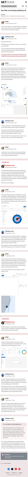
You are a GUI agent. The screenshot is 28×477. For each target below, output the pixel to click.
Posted (11, 23)
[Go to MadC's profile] (2, 22)
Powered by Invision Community (14, 474)
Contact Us (14, 472)
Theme (8, 472)
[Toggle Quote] (3, 424)
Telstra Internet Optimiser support (17, 16)
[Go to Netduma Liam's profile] (2, 37)
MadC (3, 14)
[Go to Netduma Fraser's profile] (2, 166)
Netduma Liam (9, 36)
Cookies (20, 472)
